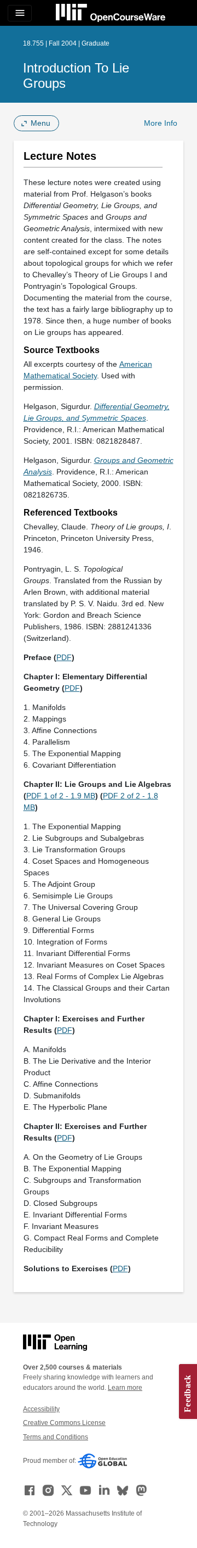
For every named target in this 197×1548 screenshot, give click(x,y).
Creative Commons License (64, 1423)
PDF (64, 657)
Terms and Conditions (55, 1437)
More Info (160, 123)
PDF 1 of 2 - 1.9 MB (60, 795)
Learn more (125, 1387)
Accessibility (41, 1409)
